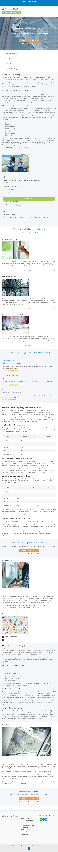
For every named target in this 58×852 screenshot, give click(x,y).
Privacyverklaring (42, 845)
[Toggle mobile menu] (55, 8)
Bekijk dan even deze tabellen (19, 685)
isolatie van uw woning (45, 650)
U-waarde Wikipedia (38, 465)
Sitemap (22, 845)
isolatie (52, 116)
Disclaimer (36, 845)
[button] (29, 636)
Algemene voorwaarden (29, 845)
